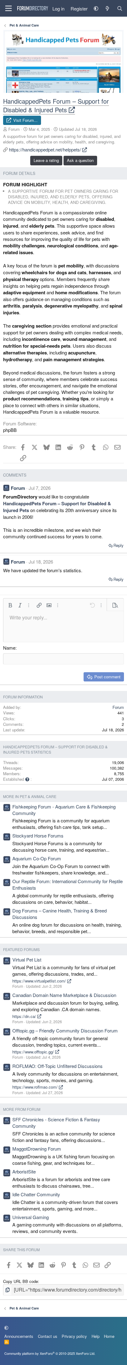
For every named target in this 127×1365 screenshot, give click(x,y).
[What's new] (107, 8)
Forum (14, 129)
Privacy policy (74, 1336)
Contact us (47, 1336)
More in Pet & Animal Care (29, 796)
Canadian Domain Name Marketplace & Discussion (64, 995)
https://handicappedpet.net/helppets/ (45, 149)
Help (96, 1336)
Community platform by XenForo (49, 1353)
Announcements (18, 1336)
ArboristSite (24, 1171)
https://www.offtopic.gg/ (33, 1052)
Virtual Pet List (26, 959)
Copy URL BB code (20, 1281)
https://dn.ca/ (24, 1016)
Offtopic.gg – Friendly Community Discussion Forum (65, 1030)
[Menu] (8, 8)
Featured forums (21, 949)
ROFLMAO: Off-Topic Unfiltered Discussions (57, 1066)
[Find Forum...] (120, 8)
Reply (118, 545)
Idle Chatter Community (36, 1194)
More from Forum (21, 1109)
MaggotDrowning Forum (36, 1148)
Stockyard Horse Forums (37, 835)
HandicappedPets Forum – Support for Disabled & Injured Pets (56, 105)
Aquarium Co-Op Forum (36, 858)
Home (109, 1336)
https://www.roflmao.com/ (35, 1087)
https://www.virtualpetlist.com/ (39, 981)
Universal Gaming (30, 1217)
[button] (96, 8)
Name (9, 647)
